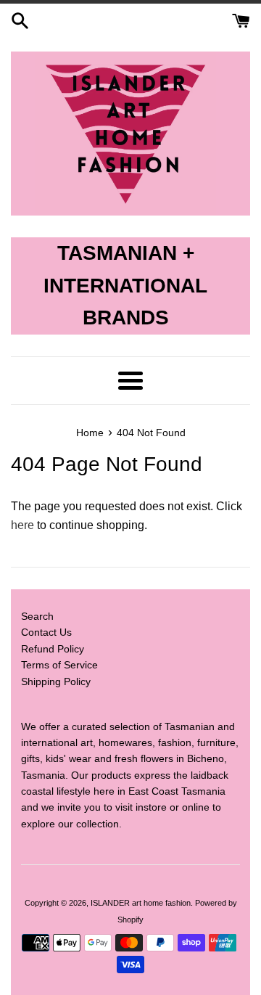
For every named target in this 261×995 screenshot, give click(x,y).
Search (37, 616)
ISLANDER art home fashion (141, 902)
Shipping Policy (56, 681)
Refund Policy (52, 649)
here (22, 525)
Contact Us (46, 632)
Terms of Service (59, 665)
